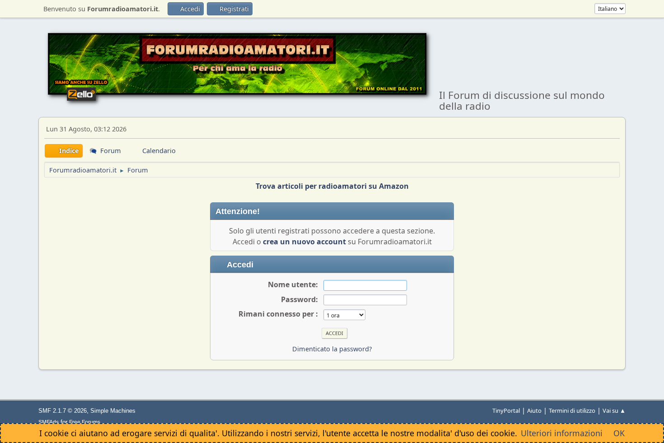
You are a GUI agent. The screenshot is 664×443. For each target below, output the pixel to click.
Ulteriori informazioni (562, 433)
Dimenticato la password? (332, 349)
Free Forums (84, 422)
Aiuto (534, 410)
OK (619, 433)
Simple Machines (113, 410)
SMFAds (48, 422)
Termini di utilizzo (572, 410)
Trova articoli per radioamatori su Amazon (332, 186)
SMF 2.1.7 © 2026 (62, 410)
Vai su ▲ (614, 410)
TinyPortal (506, 410)
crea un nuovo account (304, 242)
